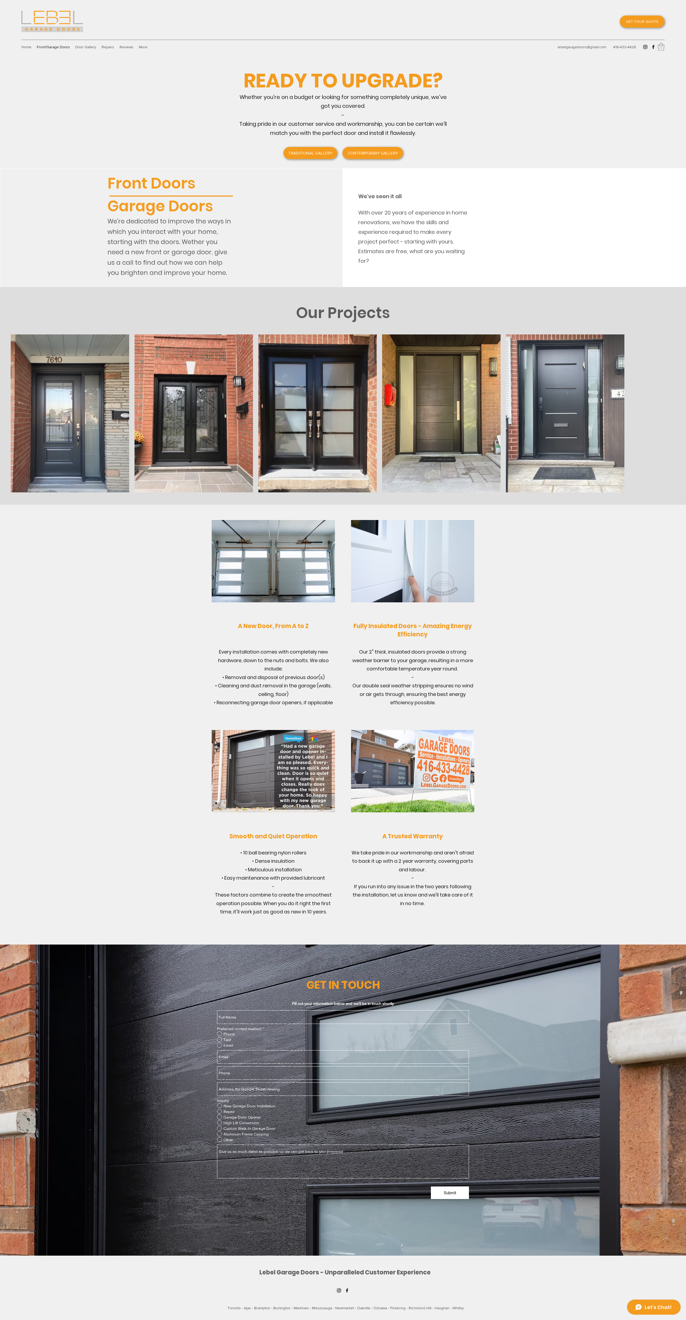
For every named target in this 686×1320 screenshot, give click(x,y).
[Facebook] (653, 47)
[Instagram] (645, 47)
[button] (661, 47)
